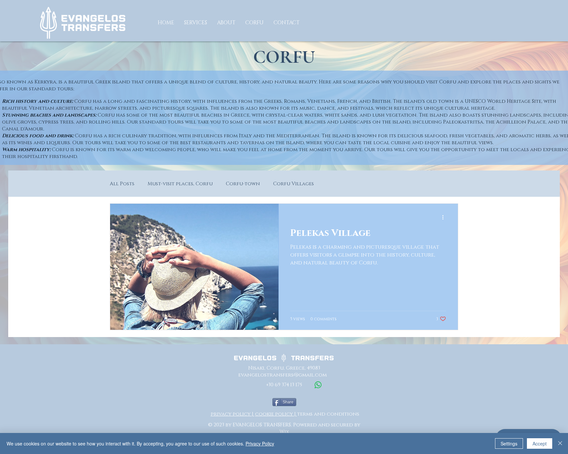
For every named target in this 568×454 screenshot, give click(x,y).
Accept (539, 443)
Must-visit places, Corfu (180, 183)
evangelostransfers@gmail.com (282, 375)
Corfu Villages (293, 183)
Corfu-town (243, 183)
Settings (509, 443)
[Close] (560, 443)
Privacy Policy (260, 443)
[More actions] (445, 217)
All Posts (122, 183)
